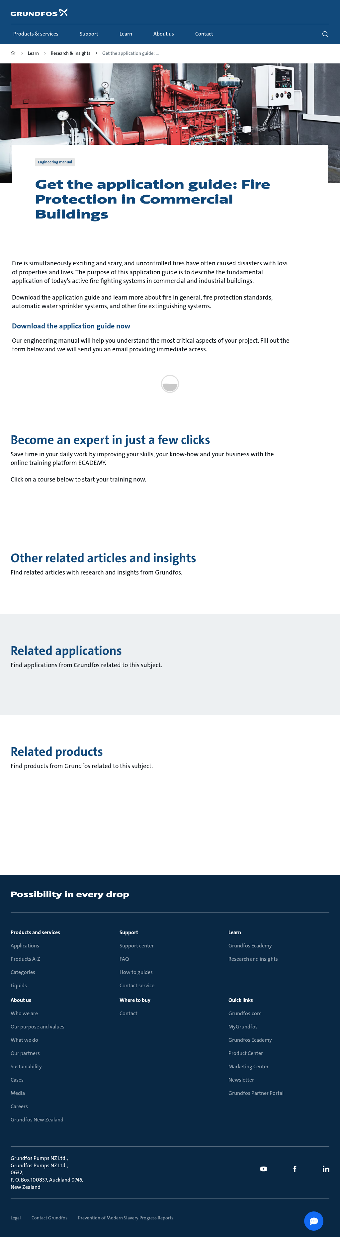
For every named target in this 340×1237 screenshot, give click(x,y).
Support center (137, 945)
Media (18, 1093)
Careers (19, 1106)
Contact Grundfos (49, 1218)
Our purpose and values (37, 1026)
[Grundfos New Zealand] (13, 53)
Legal (16, 1218)
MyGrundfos (243, 1026)
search (325, 34)
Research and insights (253, 958)
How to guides (136, 972)
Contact (128, 1013)
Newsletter (241, 1079)
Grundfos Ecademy (250, 945)
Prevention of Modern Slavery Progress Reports (125, 1218)
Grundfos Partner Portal (256, 1093)
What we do (24, 1039)
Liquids (19, 985)
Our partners (25, 1053)
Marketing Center (248, 1066)
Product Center (245, 1053)
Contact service (137, 985)
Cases (17, 1079)
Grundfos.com (245, 1013)
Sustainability (26, 1066)
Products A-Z (25, 958)
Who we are (24, 1013)
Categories (23, 972)
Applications (25, 945)
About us (21, 1000)
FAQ (124, 958)
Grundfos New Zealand (37, 1119)
